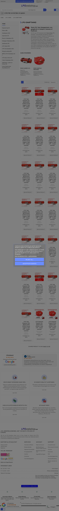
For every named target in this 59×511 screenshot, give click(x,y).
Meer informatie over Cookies (21, 256)
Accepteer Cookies (29, 263)
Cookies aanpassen (32, 256)
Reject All (29, 259)
